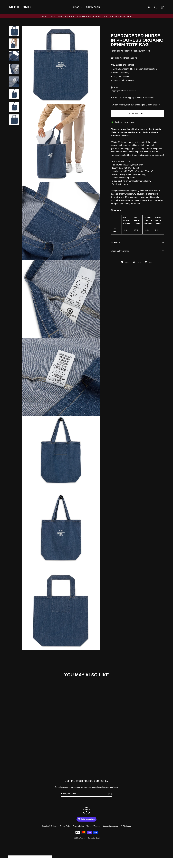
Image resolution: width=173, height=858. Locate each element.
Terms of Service (93, 826)
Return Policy (65, 826)
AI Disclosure (126, 826)
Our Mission (93, 7)
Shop (76, 7)
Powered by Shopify (94, 838)
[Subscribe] (110, 794)
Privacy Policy (78, 826)
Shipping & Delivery (49, 826)
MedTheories (21, 7)
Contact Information (110, 826)
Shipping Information (120, 251)
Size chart (115, 242)
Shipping (114, 91)
